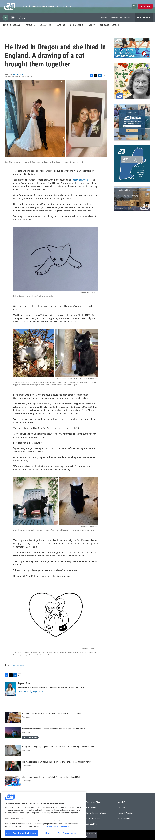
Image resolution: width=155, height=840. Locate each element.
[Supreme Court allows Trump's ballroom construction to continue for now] (13, 717)
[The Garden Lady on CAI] (132, 81)
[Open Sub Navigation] (22, 25)
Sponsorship (76, 25)
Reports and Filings (93, 802)
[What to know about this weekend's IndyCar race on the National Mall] (13, 781)
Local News (45, 25)
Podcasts (121, 808)
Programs (15, 25)
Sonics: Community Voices (96, 813)
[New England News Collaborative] (132, 163)
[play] (5, 17)
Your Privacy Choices (67, 833)
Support (61, 25)
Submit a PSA (91, 824)
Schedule (104, 25)
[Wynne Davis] (10, 689)
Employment (91, 808)
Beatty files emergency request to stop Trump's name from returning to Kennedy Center (59, 746)
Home (5, 25)
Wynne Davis (17, 74)
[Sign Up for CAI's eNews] (132, 122)
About (92, 25)
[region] (43, 815)
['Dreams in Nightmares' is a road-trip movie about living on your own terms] (13, 732)
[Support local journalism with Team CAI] (132, 48)
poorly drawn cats (81, 179)
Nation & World (18, 665)
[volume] (13, 17)
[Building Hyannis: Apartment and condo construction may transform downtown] (132, 199)
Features (30, 25)
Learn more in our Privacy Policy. (57, 826)
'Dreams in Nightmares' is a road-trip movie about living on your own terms (53, 729)
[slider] (16, 17)
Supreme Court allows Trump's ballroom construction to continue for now (52, 713)
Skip (47, 833)
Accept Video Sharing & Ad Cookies (21, 833)
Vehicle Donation (124, 802)
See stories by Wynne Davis (32, 691)
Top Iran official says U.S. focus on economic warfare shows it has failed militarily (56, 762)
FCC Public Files (124, 818)
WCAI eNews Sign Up (94, 818)
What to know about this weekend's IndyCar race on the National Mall (51, 777)
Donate (146, 6)
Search (115, 25)
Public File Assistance (126, 813)
